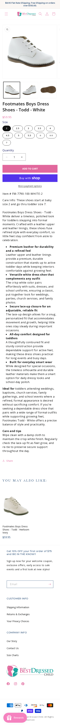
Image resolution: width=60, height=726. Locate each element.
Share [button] (9, 460)
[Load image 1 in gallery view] (11, 90)
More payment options (30, 186)
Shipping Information (18, 607)
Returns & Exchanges (18, 614)
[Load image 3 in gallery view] (48, 90)
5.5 (29, 135)
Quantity (8, 150)
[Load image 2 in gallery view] (30, 90)
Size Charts (13, 655)
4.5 (7, 135)
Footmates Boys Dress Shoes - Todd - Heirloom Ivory (15, 529)
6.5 (53, 136)
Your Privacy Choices (18, 621)
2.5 (17, 128)
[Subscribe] (49, 584)
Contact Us (13, 648)
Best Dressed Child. (34, 717)
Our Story (12, 641)
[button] (6, 14)
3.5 (39, 128)
